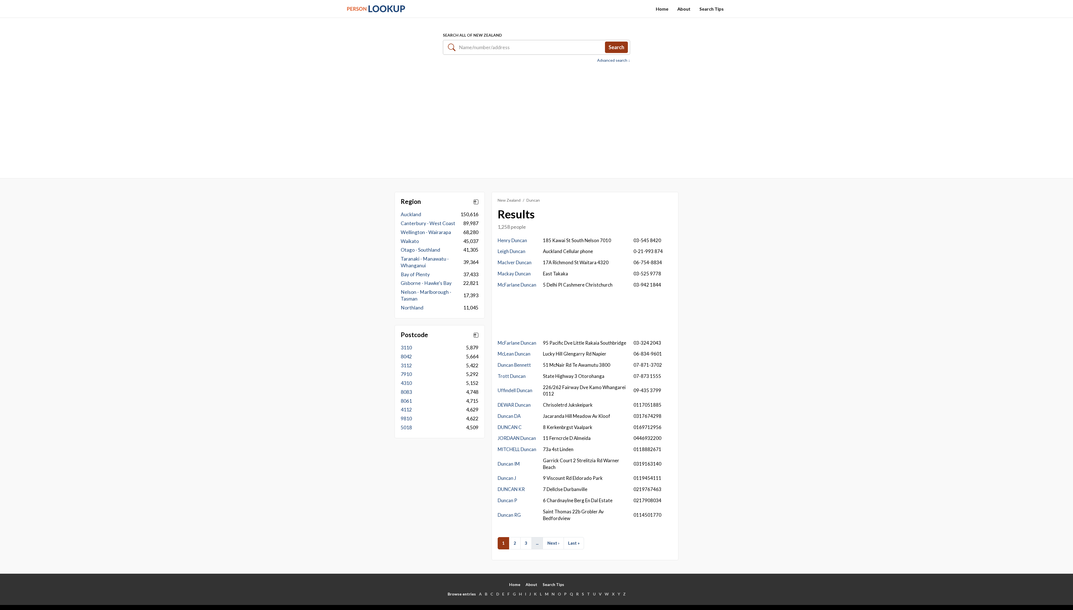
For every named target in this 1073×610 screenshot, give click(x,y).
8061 (406, 401)
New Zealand (509, 200)
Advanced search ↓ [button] (613, 60)
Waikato (410, 241)
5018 (406, 427)
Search (616, 47)
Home (662, 8)
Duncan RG (509, 515)
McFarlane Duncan (517, 285)
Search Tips (711, 8)
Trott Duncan (512, 376)
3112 (406, 365)
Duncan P (507, 500)
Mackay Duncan (514, 274)
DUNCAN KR (511, 489)
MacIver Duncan (514, 262)
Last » (574, 542)
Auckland (411, 214)
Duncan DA (509, 416)
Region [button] (411, 201)
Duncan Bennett (514, 365)
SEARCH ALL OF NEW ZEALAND (472, 35)
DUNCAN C (510, 427)
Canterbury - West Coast (428, 223)
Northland (412, 308)
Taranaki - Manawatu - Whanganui (425, 262)
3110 (406, 348)
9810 (406, 418)
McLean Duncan (514, 354)
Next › (553, 542)
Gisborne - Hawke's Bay (426, 283)
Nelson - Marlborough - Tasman (426, 295)
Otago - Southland (420, 250)
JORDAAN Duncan (517, 438)
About (683, 8)
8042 (406, 356)
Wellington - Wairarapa (426, 232)
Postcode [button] (414, 335)
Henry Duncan (512, 240)
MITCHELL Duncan (517, 449)
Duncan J (507, 478)
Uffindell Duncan (515, 390)
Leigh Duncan (511, 251)
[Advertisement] (536, 117)
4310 (406, 383)
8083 (406, 392)
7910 (406, 374)
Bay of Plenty (415, 274)
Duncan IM (509, 464)
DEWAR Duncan (514, 405)
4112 (406, 410)
